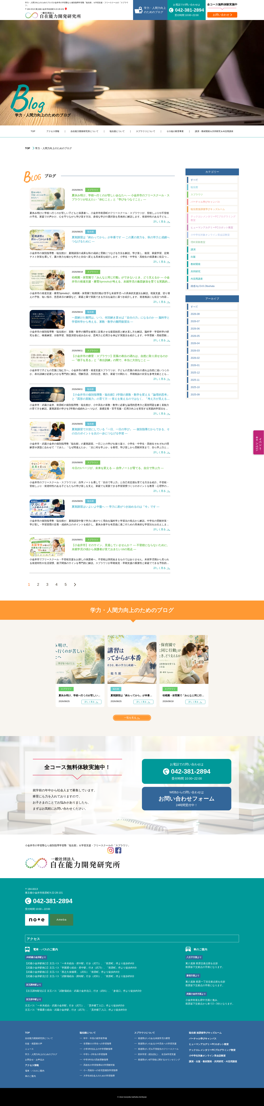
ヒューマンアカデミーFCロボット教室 (212, 227)
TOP (33, 131)
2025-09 (195, 394)
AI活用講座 (197, 278)
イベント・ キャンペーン (259, 442)
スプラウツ (197, 194)
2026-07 (195, 321)
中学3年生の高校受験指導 (95, 1059)
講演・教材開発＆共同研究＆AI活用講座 (214, 131)
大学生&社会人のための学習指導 (99, 1075)
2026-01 (195, 365)
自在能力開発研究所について (84, 131)
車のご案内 (30, 1076)
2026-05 (195, 336)
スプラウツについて (145, 131)
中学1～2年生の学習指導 (95, 1054)
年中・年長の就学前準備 (95, 1038)
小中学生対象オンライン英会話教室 (210, 235)
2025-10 (195, 387)
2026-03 (195, 350)
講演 (193, 249)
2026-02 (195, 358)
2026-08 (195, 314)
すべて (194, 180)
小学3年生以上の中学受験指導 (97, 1049)
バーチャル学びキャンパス (205, 202)
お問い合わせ (221, 14)
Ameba (62, 919)
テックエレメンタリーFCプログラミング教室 (213, 218)
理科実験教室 (198, 242)
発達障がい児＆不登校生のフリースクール (158, 1049)
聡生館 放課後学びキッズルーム (205, 1032)
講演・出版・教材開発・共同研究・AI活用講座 (213, 1061)
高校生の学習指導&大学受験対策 (99, 1065)
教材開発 (195, 264)
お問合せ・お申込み (34, 1059)
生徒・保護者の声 (33, 1043)
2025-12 (195, 372)
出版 (193, 256)
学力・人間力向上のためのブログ (41, 1054)
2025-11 (195, 380)
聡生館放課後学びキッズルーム (208, 209)
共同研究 (195, 271)
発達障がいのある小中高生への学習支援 (157, 1043)
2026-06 (195, 328)
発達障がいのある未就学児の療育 (154, 1038)
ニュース (29, 1049)
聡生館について (117, 131)
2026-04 (195, 343)
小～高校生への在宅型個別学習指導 (100, 1070)
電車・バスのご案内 (34, 1071)
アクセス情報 (52, 131)
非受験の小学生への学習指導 (97, 1043)
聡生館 (194, 187)
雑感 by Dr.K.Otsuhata (203, 286)
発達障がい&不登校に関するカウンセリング (159, 1059)
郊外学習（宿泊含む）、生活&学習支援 (157, 1054)
